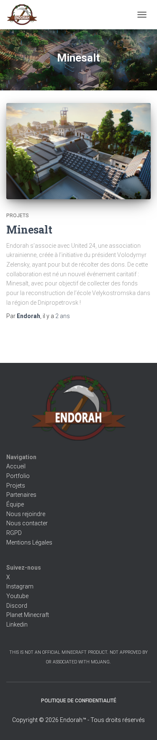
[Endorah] (25, 14)
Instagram (19, 586)
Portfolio (18, 476)
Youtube (17, 596)
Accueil (16, 466)
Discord (16, 605)
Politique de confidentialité (78, 701)
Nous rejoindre (25, 514)
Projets (17, 215)
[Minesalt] (78, 151)
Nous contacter (27, 523)
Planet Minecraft (27, 615)
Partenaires (21, 494)
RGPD (14, 532)
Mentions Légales (29, 542)
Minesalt (29, 229)
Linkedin (17, 624)
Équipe (15, 504)
